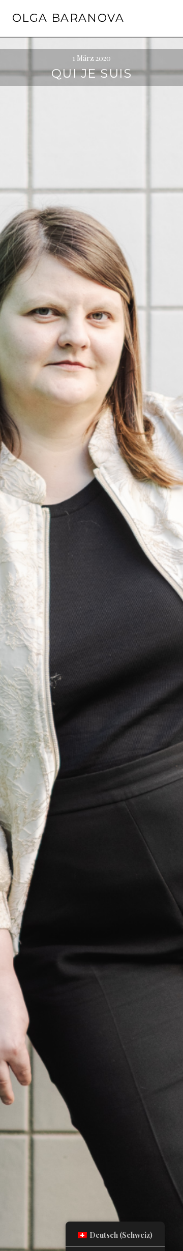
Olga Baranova (68, 18)
